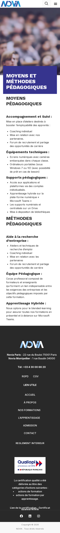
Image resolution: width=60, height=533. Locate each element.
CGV (35, 376)
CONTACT (30, 433)
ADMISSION (30, 425)
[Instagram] (38, 516)
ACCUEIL (30, 394)
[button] (55, 3)
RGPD (25, 376)
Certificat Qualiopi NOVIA (35, 508)
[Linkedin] (30, 516)
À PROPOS (30, 402)
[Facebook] (21, 516)
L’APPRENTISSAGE (29, 417)
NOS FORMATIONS (29, 410)
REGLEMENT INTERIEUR (30, 443)
